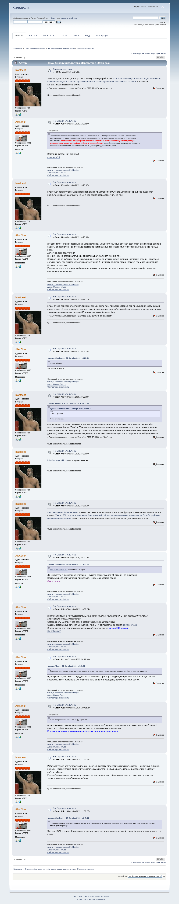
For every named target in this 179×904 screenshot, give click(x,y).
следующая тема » (157, 53)
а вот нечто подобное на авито (62, 512)
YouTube (33, 35)
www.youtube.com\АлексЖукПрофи (62, 170)
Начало (19, 35)
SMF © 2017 (89, 897)
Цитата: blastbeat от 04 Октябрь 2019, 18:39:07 (68, 564)
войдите (52, 18)
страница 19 (53, 157)
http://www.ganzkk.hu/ (57, 460)
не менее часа (130, 625)
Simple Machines (102, 897)
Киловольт (21, 7)
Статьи (63, 35)
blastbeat (20, 69)
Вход (87, 35)
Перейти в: (123, 876)
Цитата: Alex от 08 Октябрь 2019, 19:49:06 (66, 666)
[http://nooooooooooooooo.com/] (20, 114)
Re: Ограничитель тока (64, 121)
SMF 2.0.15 (77, 897)
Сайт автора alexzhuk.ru (58, 175)
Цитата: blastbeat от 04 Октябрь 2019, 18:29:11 (68, 358)
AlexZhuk (20, 121)
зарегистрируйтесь (68, 18)
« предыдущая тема (140, 53)
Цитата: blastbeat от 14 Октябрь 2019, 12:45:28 (68, 818)
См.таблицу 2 (54, 631)
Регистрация (102, 35)
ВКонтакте (48, 35)
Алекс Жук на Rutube (56, 173)
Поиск (76, 35)
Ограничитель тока (62, 69)
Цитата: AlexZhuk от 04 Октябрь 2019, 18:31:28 (68, 403)
